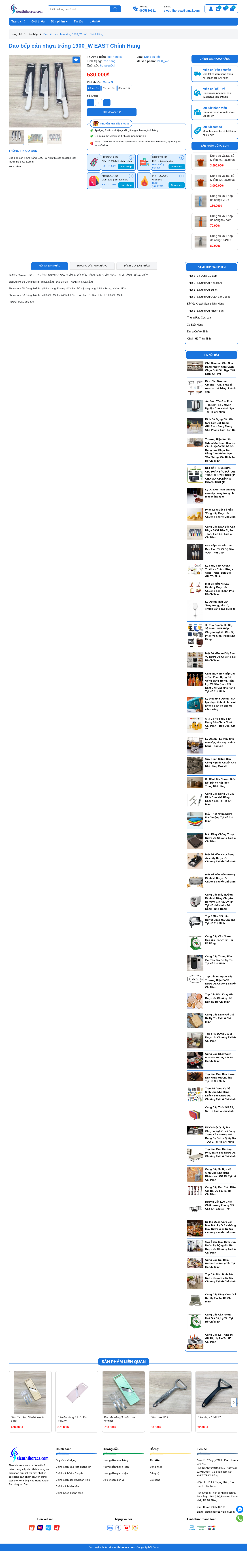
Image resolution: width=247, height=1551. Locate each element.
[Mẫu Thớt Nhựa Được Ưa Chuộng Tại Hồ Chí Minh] (195, 820)
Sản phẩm (58, 21)
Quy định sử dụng (66, 1460)
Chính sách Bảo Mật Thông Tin (73, 1466)
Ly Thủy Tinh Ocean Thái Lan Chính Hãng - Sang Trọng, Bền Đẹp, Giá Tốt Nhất (219, 571)
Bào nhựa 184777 (209, 1417)
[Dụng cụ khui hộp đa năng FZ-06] (200, 201)
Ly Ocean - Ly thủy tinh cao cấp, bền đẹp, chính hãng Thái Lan (220, 742)
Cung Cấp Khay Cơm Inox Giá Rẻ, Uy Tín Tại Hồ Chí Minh (219, 1057)
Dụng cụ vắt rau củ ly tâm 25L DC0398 (222, 157)
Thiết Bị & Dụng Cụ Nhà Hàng (204, 282)
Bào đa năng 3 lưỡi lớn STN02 (73, 1419)
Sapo (156, 1547)
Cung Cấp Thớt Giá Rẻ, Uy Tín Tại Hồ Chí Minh (219, 1109)
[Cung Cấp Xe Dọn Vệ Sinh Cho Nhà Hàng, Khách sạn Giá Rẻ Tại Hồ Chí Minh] (195, 1174)
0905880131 (147, 10)
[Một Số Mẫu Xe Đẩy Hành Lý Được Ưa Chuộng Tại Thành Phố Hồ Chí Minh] (195, 587)
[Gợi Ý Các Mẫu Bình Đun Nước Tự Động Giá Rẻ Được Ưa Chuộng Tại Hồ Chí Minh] (195, 1245)
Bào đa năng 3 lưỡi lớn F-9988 (27, 1419)
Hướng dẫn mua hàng (115, 1460)
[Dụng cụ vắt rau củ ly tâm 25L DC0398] (200, 161)
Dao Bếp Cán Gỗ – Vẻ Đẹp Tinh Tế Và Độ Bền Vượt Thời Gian (219, 549)
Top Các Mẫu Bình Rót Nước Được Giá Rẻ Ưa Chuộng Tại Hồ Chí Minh (220, 1278)
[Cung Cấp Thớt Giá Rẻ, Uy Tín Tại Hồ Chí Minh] (195, 1113)
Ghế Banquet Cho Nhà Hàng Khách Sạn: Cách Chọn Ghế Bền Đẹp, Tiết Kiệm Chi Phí (220, 368)
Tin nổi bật (211, 354)
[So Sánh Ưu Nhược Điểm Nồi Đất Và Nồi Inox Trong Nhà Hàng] (195, 782)
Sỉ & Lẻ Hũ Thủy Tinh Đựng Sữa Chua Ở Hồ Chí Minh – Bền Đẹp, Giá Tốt (220, 724)
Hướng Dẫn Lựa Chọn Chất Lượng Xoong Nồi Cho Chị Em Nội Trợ (219, 1205)
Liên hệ (95, 21)
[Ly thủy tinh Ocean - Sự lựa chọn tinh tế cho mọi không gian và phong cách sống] (195, 704)
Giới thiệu (38, 21)
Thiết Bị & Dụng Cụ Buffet (202, 289)
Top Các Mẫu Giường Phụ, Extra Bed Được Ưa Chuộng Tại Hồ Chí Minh (220, 1152)
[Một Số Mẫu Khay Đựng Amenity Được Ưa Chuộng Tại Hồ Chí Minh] (195, 860)
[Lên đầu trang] (239, 1529)
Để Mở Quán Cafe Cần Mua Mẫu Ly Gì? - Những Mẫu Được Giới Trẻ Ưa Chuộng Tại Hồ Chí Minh (220, 1227)
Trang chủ (18, 21)
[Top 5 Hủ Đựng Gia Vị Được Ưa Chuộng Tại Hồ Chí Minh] (195, 1040)
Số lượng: (93, 95)
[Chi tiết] (131, 157)
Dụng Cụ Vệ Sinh (197, 331)
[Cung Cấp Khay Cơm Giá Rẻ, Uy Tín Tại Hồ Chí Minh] (195, 1300)
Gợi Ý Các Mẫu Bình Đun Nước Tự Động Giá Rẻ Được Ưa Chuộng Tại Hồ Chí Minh (220, 1247)
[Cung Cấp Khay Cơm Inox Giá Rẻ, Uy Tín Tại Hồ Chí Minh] (195, 1060)
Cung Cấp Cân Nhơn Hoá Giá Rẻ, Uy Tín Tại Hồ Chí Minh (219, 1318)
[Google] (135, 1527)
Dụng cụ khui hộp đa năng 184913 (221, 238)
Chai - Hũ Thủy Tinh (199, 338)
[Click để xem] (45, 91)
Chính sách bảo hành (68, 1486)
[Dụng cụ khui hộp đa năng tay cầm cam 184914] (200, 222)
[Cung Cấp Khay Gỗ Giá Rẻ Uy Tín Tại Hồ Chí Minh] (195, 1020)
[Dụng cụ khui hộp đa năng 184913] (200, 242)
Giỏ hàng (155, 1479)
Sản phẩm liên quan (123, 1361)
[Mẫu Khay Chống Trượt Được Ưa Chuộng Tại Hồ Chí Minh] (195, 840)
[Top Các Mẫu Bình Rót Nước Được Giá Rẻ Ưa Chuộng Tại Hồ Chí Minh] (195, 1280)
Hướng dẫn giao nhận (115, 1473)
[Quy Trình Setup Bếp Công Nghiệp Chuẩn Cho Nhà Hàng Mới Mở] (195, 765)
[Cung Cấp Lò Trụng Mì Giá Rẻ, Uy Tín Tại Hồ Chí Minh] (195, 1341)
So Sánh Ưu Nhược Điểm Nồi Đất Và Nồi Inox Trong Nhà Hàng (220, 783)
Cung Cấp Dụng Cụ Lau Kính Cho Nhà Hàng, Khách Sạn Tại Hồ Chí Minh (220, 799)
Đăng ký (154, 1473)
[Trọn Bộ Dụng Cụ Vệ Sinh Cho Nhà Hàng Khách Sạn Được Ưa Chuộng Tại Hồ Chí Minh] (195, 1094)
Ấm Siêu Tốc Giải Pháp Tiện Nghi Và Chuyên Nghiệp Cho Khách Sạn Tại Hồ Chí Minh (219, 406)
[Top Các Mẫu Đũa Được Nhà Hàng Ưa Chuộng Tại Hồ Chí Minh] (195, 1076)
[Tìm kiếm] (115, 9)
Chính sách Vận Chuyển (70, 1473)
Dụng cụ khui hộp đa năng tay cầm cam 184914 (221, 218)
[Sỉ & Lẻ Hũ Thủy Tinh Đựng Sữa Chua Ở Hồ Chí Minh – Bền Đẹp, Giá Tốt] (195, 725)
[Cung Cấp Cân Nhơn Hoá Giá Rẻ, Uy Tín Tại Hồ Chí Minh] (195, 1320)
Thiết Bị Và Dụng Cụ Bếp (202, 275)
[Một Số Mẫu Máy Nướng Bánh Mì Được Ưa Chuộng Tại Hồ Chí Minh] (195, 880)
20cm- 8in (93, 88)
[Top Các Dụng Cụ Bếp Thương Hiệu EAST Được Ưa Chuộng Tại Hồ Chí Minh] (195, 978)
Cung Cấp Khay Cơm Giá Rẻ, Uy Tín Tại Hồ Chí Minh (220, 1298)
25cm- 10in (109, 88)
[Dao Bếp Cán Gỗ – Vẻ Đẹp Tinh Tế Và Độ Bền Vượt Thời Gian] (195, 551)
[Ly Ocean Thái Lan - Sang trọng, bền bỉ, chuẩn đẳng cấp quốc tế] (195, 609)
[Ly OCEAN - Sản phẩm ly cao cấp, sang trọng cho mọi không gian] (195, 495)
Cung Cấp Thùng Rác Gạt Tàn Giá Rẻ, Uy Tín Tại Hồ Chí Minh (219, 960)
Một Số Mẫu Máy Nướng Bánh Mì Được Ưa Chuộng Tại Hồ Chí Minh (220, 878)
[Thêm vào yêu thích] (76, 60)
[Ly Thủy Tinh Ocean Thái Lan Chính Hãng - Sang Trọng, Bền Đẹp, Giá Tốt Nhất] (195, 569)
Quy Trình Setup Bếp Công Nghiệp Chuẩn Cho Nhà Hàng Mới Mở (220, 762)
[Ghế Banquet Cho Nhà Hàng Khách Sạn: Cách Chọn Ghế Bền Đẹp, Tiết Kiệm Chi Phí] (195, 366)
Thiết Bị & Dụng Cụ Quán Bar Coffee (208, 296)
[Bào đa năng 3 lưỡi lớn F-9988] (30, 1392)
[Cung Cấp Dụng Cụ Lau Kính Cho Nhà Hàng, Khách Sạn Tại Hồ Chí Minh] (195, 800)
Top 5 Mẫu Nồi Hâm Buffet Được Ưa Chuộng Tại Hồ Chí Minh (220, 920)
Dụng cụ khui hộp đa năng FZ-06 (221, 197)
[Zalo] (110, 1527)
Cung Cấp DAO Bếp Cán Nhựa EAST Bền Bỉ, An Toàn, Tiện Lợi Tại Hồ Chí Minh (220, 532)
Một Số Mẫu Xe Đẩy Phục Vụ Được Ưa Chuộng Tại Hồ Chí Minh (220, 657)
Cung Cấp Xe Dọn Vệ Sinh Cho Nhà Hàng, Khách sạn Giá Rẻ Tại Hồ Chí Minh (220, 1174)
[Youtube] (127, 1527)
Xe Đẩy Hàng (195, 324)
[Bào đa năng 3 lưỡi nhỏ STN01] (123, 1392)
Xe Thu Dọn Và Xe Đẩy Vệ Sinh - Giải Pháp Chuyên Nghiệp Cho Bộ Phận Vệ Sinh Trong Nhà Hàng (220, 632)
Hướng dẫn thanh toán (116, 1466)
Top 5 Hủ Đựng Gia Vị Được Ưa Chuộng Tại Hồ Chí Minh (220, 1037)
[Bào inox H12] (170, 1392)
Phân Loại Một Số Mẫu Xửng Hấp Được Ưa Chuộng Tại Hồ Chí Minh (220, 513)
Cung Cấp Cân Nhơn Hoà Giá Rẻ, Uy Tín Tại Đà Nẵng (219, 940)
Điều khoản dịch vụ (114, 1479)
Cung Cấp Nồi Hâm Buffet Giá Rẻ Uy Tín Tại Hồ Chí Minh (220, 1263)
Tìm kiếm (155, 1460)
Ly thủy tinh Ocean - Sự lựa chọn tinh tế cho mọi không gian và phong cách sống (220, 704)
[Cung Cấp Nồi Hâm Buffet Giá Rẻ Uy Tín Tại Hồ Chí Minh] (195, 1263)
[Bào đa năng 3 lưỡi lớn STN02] (77, 1392)
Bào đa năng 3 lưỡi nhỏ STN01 (119, 1419)
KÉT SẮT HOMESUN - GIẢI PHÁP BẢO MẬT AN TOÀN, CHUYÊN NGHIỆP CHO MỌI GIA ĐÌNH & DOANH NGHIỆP (220, 475)
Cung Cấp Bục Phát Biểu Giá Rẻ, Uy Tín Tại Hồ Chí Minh (220, 1191)
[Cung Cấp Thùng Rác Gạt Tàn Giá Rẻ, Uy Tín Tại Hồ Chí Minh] (195, 962)
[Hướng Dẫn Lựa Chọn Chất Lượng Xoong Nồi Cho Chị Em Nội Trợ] (195, 1208)
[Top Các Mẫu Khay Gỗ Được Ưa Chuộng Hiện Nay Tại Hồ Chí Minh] (195, 1000)
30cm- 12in (124, 88)
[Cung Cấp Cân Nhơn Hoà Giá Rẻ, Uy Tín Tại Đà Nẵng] (195, 942)
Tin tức (79, 21)
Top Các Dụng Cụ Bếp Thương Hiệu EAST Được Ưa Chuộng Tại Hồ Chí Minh (220, 982)
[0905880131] (239, 1518)
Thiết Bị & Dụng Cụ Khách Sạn (205, 310)
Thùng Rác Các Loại (199, 317)
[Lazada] (40, 1527)
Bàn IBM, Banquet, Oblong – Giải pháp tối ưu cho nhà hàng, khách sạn (220, 386)
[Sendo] (57, 1527)
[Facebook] (118, 1527)
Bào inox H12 (159, 1417)
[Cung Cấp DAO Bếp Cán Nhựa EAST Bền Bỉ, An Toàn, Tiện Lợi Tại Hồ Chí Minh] (195, 532)
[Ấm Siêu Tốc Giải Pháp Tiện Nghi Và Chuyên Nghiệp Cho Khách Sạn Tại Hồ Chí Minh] (195, 405)
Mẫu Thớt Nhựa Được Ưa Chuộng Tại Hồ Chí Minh (219, 817)
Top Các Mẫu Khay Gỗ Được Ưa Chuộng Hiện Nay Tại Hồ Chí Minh (219, 998)
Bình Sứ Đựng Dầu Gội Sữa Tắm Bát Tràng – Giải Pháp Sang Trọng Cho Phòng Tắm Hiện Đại (220, 424)
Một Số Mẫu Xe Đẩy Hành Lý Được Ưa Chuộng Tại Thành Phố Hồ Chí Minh (219, 589)
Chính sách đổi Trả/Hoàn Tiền (73, 1479)
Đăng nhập (156, 1466)
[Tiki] (48, 1527)
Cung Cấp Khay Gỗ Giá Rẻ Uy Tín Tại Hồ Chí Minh (219, 1018)
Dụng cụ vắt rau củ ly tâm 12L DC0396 (222, 177)
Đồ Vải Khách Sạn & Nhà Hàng (205, 303)
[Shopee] (32, 1527)
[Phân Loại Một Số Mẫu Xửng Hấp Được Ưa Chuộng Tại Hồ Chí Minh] (195, 514)
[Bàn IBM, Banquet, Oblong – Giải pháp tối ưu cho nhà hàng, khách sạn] (195, 387)
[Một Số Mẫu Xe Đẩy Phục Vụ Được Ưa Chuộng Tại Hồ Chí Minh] (195, 659)
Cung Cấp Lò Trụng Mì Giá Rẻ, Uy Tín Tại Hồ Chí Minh (219, 1338)
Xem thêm (15, 166)
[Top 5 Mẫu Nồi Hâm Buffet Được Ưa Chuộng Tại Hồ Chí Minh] (195, 922)
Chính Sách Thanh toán (69, 1492)
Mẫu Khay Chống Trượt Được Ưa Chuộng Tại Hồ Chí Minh (220, 838)
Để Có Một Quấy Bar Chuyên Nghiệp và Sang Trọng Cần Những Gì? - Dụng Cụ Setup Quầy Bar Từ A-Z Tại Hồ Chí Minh (220, 1134)
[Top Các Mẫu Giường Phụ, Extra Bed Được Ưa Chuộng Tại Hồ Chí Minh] (195, 1155)
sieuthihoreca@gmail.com (182, 10)
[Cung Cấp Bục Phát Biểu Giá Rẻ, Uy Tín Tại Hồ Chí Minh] (195, 1190)
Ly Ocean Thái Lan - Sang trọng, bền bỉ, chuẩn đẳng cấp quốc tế (220, 605)
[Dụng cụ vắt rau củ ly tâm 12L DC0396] (200, 181)
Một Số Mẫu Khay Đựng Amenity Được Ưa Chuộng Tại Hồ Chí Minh (220, 858)
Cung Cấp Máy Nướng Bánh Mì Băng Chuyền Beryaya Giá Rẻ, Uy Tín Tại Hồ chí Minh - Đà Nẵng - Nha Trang (219, 901)
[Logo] (25, 8)
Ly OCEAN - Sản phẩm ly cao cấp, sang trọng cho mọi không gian (220, 493)
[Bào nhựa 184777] (217, 1392)
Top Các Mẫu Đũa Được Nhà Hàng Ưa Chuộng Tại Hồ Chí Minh (220, 1077)
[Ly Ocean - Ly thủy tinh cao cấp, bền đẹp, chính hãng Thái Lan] (195, 745)
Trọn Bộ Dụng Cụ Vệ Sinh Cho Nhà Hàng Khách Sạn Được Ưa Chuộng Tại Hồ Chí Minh (220, 1094)
